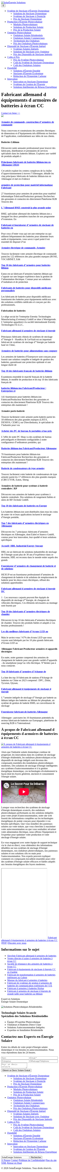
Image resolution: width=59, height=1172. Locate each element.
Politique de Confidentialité (32, 1160)
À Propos (5, 1160)
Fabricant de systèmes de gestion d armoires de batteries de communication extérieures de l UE (29, 984)
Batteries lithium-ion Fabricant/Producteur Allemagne (29, 448)
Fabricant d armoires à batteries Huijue (25, 988)
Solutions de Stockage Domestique (30, 13)
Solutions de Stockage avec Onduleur (31, 51)
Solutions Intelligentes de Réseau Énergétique (35, 87)
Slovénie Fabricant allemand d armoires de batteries (31, 955)
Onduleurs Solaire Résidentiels (28, 35)
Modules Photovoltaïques (25, 24)
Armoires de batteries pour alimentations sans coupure (29, 351)
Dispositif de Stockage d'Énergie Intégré (26, 46)
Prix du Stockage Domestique (27, 19)
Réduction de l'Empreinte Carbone (29, 76)
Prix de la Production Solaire (27, 30)
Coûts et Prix (13, 57)
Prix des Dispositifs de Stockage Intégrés (32, 54)
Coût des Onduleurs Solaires (27, 65)
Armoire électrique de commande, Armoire (23, 247)
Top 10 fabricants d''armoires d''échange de (23, 671)
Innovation (12, 79)
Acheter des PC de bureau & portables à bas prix (26, 431)
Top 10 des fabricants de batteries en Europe (24, 505)
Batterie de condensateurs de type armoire (22, 468)
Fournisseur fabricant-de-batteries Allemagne (24, 712)
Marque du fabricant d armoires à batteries (27, 980)
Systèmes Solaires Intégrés (26, 49)
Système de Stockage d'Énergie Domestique (28, 11)
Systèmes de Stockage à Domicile (29, 16)
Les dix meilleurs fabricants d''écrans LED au (24, 631)
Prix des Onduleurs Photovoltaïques (30, 43)
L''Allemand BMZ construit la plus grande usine (26, 207)
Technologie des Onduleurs (26, 40)
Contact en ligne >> (10, 113)
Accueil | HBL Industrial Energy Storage (22, 546)
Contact (14, 1160)
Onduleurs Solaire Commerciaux (29, 38)
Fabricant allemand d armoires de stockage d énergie (28, 330)
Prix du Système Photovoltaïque (28, 60)
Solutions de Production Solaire (28, 27)
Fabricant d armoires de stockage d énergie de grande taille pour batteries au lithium (29, 992)
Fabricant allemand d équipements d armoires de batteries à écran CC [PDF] (29, 940)
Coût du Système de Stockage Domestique (33, 62)
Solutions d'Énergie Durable (26, 70)
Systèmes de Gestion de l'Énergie (29, 84)
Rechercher (36, 1157)
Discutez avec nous (17, 943)
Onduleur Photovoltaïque (19, 32)
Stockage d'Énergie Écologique (28, 73)
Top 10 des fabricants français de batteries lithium (26, 371)
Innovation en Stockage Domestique (30, 81)
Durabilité (12, 68)
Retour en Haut (14, 1163)
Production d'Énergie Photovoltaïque (24, 21)
